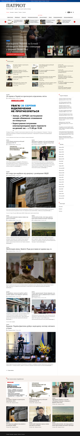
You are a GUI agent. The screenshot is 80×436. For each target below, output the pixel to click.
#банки (50, 17)
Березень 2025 (61, 186)
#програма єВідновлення (68, 17)
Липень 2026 (61, 149)
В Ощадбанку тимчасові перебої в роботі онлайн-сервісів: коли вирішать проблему (47, 84)
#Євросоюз (24, 17)
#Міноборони (17, 17)
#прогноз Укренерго (43, 17)
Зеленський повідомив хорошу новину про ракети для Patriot (50, 21)
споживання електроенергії (29, 137)
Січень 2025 (61, 191)
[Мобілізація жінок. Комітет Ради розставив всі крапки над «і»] (31, 268)
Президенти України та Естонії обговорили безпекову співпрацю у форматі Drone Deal (18, 22)
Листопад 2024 (61, 195)
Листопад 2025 (61, 168)
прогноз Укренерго (22, 137)
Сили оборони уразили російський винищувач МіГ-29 (46, 65)
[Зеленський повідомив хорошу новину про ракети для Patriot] (18, 229)
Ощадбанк (13, 321)
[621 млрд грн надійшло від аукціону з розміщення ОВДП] (31, 192)
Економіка (12, 12)
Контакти (24, 12)
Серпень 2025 (61, 175)
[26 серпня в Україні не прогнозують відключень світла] (31, 115)
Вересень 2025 (61, 172)
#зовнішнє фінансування (58, 17)
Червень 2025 (61, 179)
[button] (5, 22)
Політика (20, 12)
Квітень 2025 (61, 184)
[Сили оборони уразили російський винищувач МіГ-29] (18, 153)
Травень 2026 (61, 154)
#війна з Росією (10, 17)
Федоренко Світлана (12, 98)
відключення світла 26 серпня (14, 137)
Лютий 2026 (61, 161)
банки (10, 321)
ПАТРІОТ (16, 5)
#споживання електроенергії (33, 17)
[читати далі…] (9, 134)
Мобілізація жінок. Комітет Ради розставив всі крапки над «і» (20, 83)
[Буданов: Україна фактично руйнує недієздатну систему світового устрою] (31, 347)
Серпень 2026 (61, 147)
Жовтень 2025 (61, 170)
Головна (7, 12)
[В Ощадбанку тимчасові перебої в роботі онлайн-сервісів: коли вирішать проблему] (18, 305)
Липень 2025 (61, 177)
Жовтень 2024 (61, 198)
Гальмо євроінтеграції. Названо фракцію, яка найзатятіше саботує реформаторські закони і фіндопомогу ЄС (43, 294)
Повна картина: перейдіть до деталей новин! (15, 54)
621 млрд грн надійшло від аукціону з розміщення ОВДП (34, 21)
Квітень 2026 (61, 156)
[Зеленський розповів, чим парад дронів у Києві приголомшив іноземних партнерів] (44, 229)
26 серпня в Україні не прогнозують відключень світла (20, 65)
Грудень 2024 (61, 193)
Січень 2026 (61, 163)
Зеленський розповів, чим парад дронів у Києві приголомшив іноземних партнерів (67, 22)
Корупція (16, 12)
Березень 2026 (61, 158)
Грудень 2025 (61, 165)
